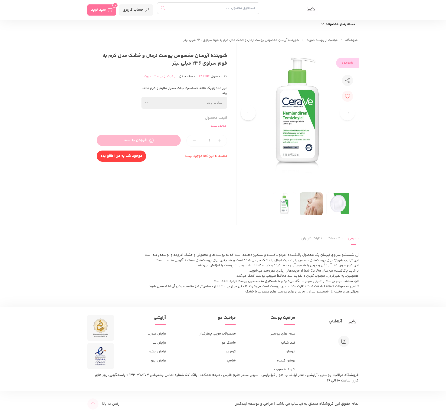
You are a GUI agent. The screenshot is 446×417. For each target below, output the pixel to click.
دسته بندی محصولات (340, 24)
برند (224, 93)
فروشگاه (351, 40)
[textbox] (215, 103)
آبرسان (290, 351)
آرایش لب (159, 342)
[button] (248, 113)
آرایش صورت (157, 333)
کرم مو (231, 351)
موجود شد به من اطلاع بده (121, 156)
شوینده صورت (284, 369)
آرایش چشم (157, 351)
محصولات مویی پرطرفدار (217, 333)
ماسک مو (229, 342)
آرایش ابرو (158, 360)
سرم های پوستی (282, 333)
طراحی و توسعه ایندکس (253, 404)
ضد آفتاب (288, 342)
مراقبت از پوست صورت (322, 40)
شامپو (231, 360)
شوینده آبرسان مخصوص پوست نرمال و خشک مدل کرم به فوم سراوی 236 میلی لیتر (241, 40)
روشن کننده (286, 360)
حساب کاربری (133, 10)
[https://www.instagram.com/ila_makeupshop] (343, 341)
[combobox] (184, 103)
